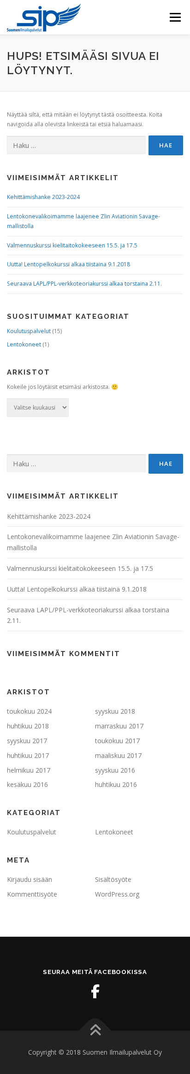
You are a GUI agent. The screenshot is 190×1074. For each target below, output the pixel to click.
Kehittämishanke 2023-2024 (43, 197)
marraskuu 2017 (119, 726)
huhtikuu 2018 (28, 726)
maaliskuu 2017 (118, 755)
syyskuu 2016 (115, 770)
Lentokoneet (24, 344)
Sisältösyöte (113, 879)
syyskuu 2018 (115, 711)
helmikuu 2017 (28, 770)
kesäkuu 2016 (27, 784)
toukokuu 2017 (117, 740)
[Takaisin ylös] (95, 1031)
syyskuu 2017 (27, 740)
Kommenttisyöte (32, 894)
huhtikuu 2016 (116, 784)
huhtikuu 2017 (28, 755)
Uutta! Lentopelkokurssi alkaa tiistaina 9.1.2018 (68, 264)
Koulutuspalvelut (29, 331)
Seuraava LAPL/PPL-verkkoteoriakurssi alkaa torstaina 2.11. (84, 284)
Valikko (175, 17)
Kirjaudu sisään (29, 879)
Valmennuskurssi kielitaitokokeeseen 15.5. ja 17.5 (72, 245)
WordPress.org (117, 894)
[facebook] (95, 991)
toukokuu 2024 (29, 711)
